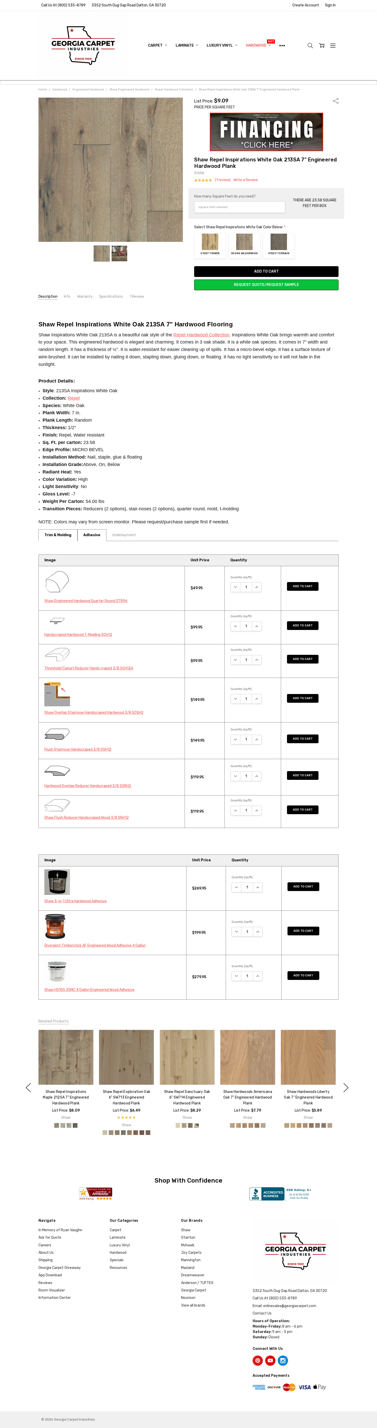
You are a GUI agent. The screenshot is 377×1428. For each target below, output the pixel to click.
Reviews (45, 1283)
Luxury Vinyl (220, 45)
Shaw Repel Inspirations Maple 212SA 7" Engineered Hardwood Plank (66, 1097)
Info (67, 296)
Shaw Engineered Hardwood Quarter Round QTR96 (85, 601)
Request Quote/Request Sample (266, 285)
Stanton (188, 1237)
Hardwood (256, 45)
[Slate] (323, 1125)
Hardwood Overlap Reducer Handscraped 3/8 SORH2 (87, 786)
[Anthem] (232, 1125)
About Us (46, 1252)
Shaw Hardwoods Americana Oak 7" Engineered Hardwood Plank (247, 1097)
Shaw (185, 1230)
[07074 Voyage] (129, 1132)
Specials (117, 1260)
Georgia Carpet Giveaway (59, 1268)
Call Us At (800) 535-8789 (63, 5)
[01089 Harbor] (111, 1132)
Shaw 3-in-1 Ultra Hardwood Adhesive (75, 901)
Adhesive (91, 535)
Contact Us (262, 1313)
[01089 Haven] (184, 1125)
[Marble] (317, 1125)
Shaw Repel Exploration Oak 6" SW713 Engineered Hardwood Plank (126, 1097)
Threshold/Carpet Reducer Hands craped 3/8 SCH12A (88, 668)
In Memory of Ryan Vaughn (60, 1230)
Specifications (111, 296)
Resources (118, 1268)
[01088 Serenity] (178, 1125)
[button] (266, 132)
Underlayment (124, 535)
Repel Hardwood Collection (201, 334)
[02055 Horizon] (117, 1132)
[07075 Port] (142, 1132)
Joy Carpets (191, 1252)
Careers (44, 1245)
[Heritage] (251, 1125)
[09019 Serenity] (75, 1125)
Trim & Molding (57, 535)
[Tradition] (263, 1125)
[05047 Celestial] (69, 1125)
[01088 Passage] (105, 1132)
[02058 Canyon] (135, 1132)
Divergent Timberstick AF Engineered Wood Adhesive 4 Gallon (95, 945)
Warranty (85, 296)
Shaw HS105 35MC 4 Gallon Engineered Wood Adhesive (89, 990)
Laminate (185, 45)
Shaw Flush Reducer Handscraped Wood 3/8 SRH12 (86, 817)
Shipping (45, 1260)
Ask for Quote (49, 1237)
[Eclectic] (238, 1125)
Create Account (305, 5)
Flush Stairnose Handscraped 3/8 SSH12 (77, 749)
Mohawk (187, 1245)
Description (47, 296)
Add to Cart (303, 586)
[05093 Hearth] (190, 1125)
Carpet (155, 45)
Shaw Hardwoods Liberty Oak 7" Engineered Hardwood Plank (308, 1097)
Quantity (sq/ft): (241, 577)
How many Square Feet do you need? (225, 196)
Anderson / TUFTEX (197, 1283)
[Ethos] (244, 1125)
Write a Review (245, 180)
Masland (187, 1268)
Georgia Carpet (193, 1290)
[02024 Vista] (56, 1125)
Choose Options (66, 1074)
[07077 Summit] (148, 1132)
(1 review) (223, 180)
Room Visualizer (51, 1290)
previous (28, 1087)
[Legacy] (257, 1125)
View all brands (193, 1305)
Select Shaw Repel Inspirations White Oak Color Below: (239, 227)
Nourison (188, 1298)
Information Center (54, 1298)
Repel (74, 398)
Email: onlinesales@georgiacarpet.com (284, 1306)
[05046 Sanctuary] (63, 1125)
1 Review (137, 296)
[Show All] (282, 45)
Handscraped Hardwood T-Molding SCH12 (78, 635)
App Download (50, 1275)
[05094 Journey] (123, 1132)
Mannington (191, 1260)
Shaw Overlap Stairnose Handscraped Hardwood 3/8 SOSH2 (93, 712)
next (346, 1087)
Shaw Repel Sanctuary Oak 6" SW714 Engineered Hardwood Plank (187, 1097)
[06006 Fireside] (196, 1125)
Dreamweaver (192, 1275)
